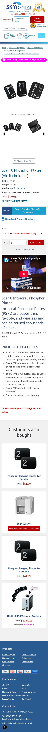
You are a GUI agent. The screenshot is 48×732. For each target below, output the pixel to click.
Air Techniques (17, 188)
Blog (24, 688)
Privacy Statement (29, 692)
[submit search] (25, 28)
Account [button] (32, 36)
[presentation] (4, 134)
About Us (5, 685)
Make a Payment (37, 19)
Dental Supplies (8, 655)
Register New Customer (11, 695)
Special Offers (27, 662)
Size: (4, 228)
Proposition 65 (8, 699)
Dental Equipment (29, 655)
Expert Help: (23, 14)
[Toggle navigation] (41, 35)
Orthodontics (27, 658)
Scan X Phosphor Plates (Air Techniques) (27, 210)
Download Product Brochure (20, 218)
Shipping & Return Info (11, 692)
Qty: (6, 242)
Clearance (6, 665)
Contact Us (26, 685)
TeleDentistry (27, 699)
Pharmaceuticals (8, 658)
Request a (15, 201)
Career (5, 688)
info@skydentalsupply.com (19, 719)
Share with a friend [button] (25, 161)
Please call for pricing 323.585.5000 (24, 528)
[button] (19, 36)
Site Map (25, 695)
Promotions (7, 20)
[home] (19, 7)
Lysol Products (8, 662)
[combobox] (15, 28)
